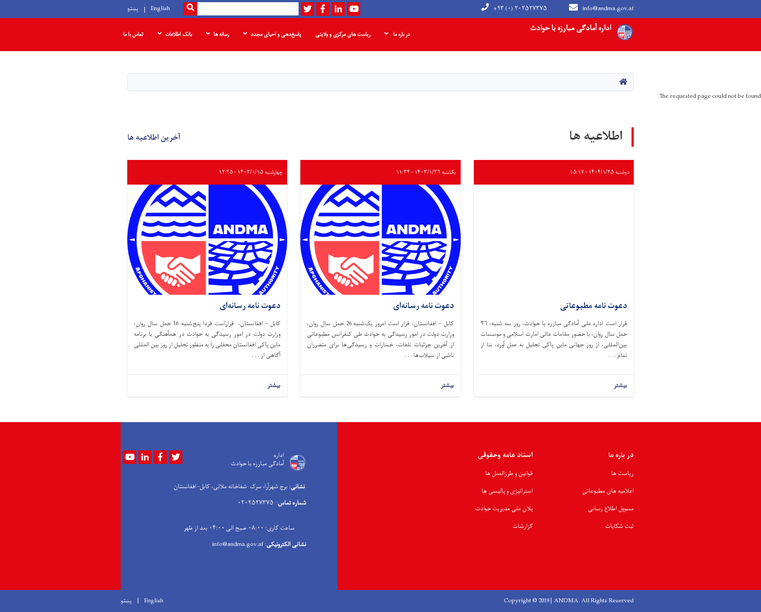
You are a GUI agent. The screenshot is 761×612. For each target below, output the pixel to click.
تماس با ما (133, 34)
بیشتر (620, 385)
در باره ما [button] (401, 34)
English (160, 8)
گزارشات (523, 526)
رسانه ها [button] (221, 34)
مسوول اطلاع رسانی (611, 508)
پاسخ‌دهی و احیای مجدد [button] (276, 34)
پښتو (132, 8)
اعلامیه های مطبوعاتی (608, 491)
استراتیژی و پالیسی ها (507, 491)
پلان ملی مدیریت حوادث (504, 508)
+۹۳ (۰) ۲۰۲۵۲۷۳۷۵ (520, 8)
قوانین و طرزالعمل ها (509, 473)
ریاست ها (622, 473)
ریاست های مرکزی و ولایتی (342, 34)
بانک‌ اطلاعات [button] (178, 34)
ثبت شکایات (619, 526)
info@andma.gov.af (608, 8)
